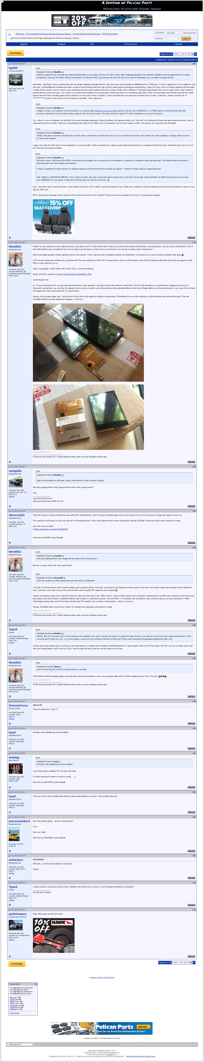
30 (183, 54)
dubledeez (16, 860)
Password (159, 39)
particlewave (18, 914)
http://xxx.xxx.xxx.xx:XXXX (106, 111)
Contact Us (124, 1044)
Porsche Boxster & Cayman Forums (87, 34)
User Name (159, 33)
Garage (60, 44)
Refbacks (13, 1009)
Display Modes (189, 60)
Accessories (144, 9)
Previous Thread (96, 978)
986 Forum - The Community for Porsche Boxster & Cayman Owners (43, 34)
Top (195, 1044)
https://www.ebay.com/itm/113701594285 (51, 529)
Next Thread (109, 978)
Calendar (178, 44)
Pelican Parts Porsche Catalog (142, 1044)
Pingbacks (14, 1007)
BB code (13, 998)
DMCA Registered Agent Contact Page (140, 1056)
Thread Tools (173, 60)
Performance (156, 9)
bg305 (13, 68)
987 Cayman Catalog (129, 9)
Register (23, 44)
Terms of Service (186, 1044)
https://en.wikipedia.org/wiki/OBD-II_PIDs (75, 274)
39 (189, 54)
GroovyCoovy (18, 705)
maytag (14, 757)
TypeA (13, 629)
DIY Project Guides (110, 34)
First (176, 54)
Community (129, 44)
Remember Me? (190, 33)
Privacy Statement (170, 1044)
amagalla (15, 471)
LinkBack (160, 60)
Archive (159, 1044)
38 (186, 54)
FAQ (92, 44)
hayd (12, 732)
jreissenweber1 (19, 821)
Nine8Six (15, 246)
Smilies (12, 999)
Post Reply (15, 53)
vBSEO (110, 1054)
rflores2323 (17, 515)
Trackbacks (14, 1005)
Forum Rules (15, 1013)
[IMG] (12, 1001)
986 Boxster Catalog (111, 9)
